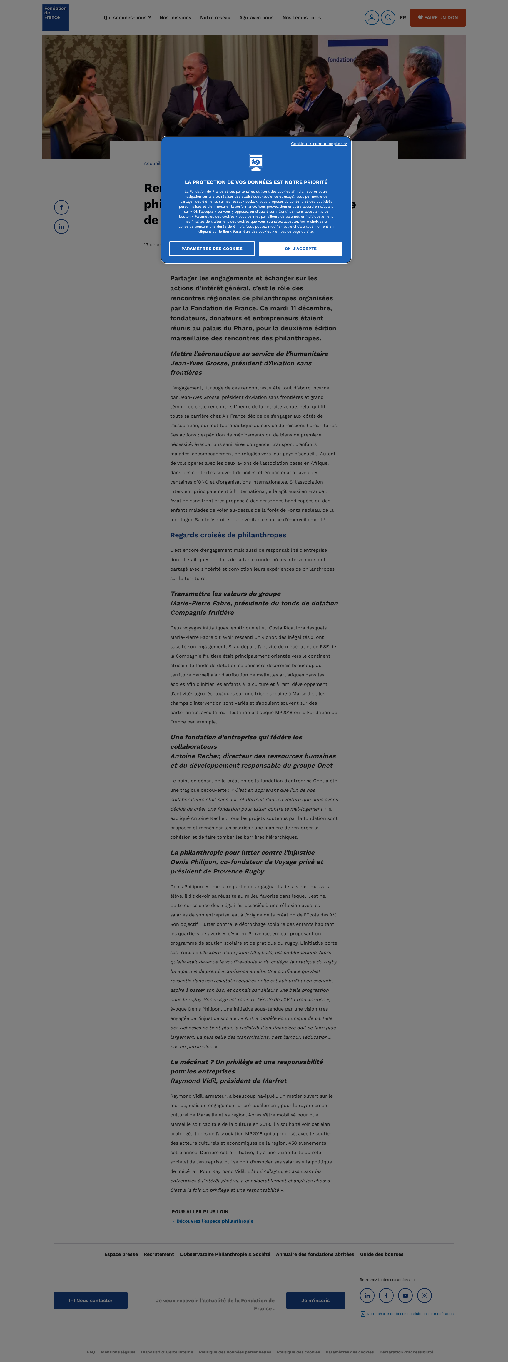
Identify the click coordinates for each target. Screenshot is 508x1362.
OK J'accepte (301, 248)
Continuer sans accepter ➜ (319, 143)
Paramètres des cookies (212, 248)
